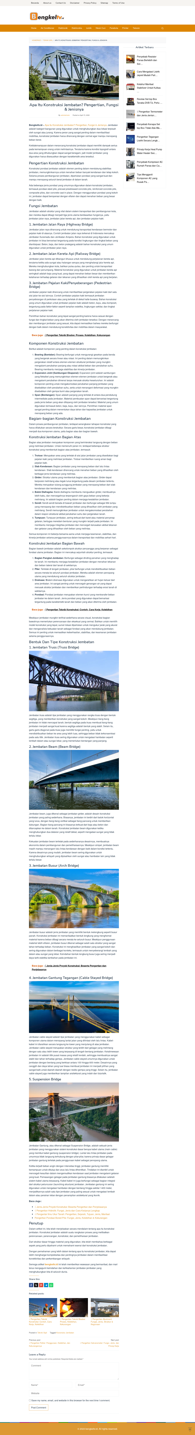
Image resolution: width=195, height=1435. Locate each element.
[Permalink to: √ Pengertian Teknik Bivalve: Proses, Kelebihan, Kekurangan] (74, 1307)
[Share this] (31, 1285)
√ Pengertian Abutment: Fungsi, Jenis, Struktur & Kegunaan (102, 1322)
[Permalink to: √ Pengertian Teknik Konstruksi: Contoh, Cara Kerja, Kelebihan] (43, 1307)
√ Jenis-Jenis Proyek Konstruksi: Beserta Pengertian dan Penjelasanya (71, 1206)
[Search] (162, 28)
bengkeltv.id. (92, 1428)
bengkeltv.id (51, 1264)
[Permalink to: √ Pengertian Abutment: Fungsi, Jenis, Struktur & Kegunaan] (105, 1307)
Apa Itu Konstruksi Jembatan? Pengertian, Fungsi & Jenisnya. (76, 125)
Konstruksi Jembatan (65, 1332)
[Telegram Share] (46, 1285)
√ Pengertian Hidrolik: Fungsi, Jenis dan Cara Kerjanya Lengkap (67, 1210)
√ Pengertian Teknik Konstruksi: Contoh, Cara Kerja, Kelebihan (40, 1322)
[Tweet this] (36, 1285)
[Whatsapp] (51, 1285)
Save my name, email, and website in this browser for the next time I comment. (70, 1400)
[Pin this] (41, 1285)
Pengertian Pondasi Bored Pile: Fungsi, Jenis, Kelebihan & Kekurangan (71, 1217)
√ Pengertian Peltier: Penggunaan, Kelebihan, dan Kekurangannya (49, 1343)
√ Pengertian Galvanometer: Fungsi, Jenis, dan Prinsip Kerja (99, 1343)
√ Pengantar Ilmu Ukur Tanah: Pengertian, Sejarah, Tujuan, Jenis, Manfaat (72, 1214)
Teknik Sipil (42, 1332)
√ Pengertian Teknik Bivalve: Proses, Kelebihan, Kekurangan (73, 1322)
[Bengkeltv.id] (47, 16)
